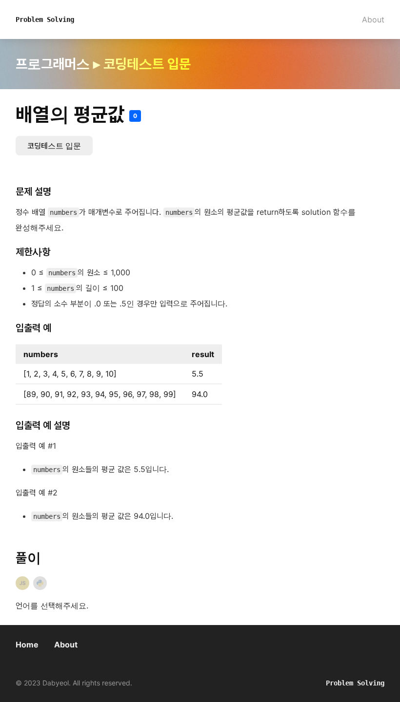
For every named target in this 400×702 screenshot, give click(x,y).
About (373, 19)
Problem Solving (45, 19)
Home (27, 644)
